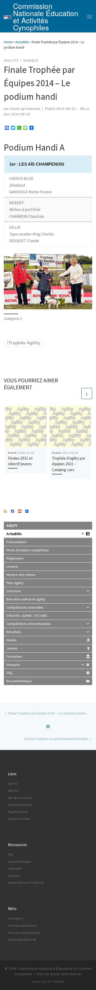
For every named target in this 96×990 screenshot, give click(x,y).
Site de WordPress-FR (22, 939)
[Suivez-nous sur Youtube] (19, 511)
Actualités (22, 42)
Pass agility (15, 583)
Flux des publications (22, 925)
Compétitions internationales (28, 623)
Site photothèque (20, 804)
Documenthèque (19, 681)
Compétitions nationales (25, 607)
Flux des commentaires (24, 933)
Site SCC (13, 790)
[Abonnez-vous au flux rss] (5, 511)
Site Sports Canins (20, 798)
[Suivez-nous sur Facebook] (12, 511)
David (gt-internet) (25, 108)
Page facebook (18, 812)
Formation (14, 656)
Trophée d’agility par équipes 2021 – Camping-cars (68, 464)
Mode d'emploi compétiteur (27, 550)
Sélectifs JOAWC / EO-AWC (26, 615)
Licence (12, 566)
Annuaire (13, 664)
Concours (13, 591)
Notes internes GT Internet (25, 882)
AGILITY (11, 525)
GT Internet (56, 981)
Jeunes (12, 648)
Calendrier (15, 868)
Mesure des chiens (20, 574)
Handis (11, 640)
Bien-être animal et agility (25, 599)
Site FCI (13, 784)
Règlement (14, 558)
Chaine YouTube (19, 819)
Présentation (16, 542)
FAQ (9, 672)
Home (8, 42)
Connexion (15, 918)
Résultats (13, 632)
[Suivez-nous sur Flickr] (26, 511)
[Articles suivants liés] (86, 393)
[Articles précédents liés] (75, 393)
